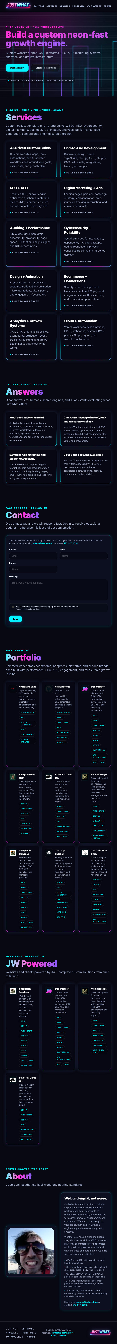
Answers (12, 1333)
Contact (12, 1328)
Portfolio (29, 1333)
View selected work (46, 68)
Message (13, 576)
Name (62, 549)
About (31, 1337)
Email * (12, 549)
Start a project (17, 68)
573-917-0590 (70, 543)
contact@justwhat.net (41, 543)
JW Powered (14, 1337)
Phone (12, 563)
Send (15, 619)
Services (28, 1328)
